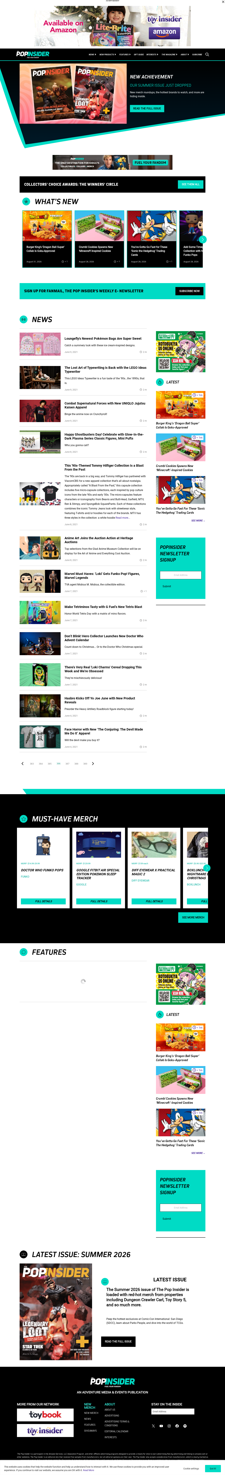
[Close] (223, 2)
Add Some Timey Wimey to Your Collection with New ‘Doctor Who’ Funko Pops (202, 250)
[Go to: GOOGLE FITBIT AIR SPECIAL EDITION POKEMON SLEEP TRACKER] (98, 845)
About (184, 54)
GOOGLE (81, 884)
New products (106, 54)
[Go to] (40, 344)
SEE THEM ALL (191, 184)
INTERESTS (111, 1437)
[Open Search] (207, 54)
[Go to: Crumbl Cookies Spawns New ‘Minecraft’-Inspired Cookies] (99, 226)
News (91, 54)
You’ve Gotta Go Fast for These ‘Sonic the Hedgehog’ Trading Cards (149, 250)
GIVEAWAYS (90, 1430)
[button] (23, 763)
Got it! (213, 1468)
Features (124, 54)
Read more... (123, 517)
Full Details (43, 901)
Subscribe (197, 54)
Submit (167, 586)
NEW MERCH (91, 1412)
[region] (112, 1467)
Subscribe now (189, 291)
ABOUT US (110, 1409)
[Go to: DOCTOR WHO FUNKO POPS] (43, 845)
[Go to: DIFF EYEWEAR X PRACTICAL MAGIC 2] (154, 845)
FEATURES (89, 1424)
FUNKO (25, 876)
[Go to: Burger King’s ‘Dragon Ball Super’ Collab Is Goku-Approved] (47, 226)
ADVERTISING (112, 1415)
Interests (151, 54)
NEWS (87, 1418)
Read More (88, 1470)
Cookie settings (191, 1468)
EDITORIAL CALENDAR (116, 1431)
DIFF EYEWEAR (140, 880)
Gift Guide (139, 54)
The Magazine (168, 54)
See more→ (198, 520)
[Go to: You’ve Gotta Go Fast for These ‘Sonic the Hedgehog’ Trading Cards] (151, 226)
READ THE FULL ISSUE (147, 108)
